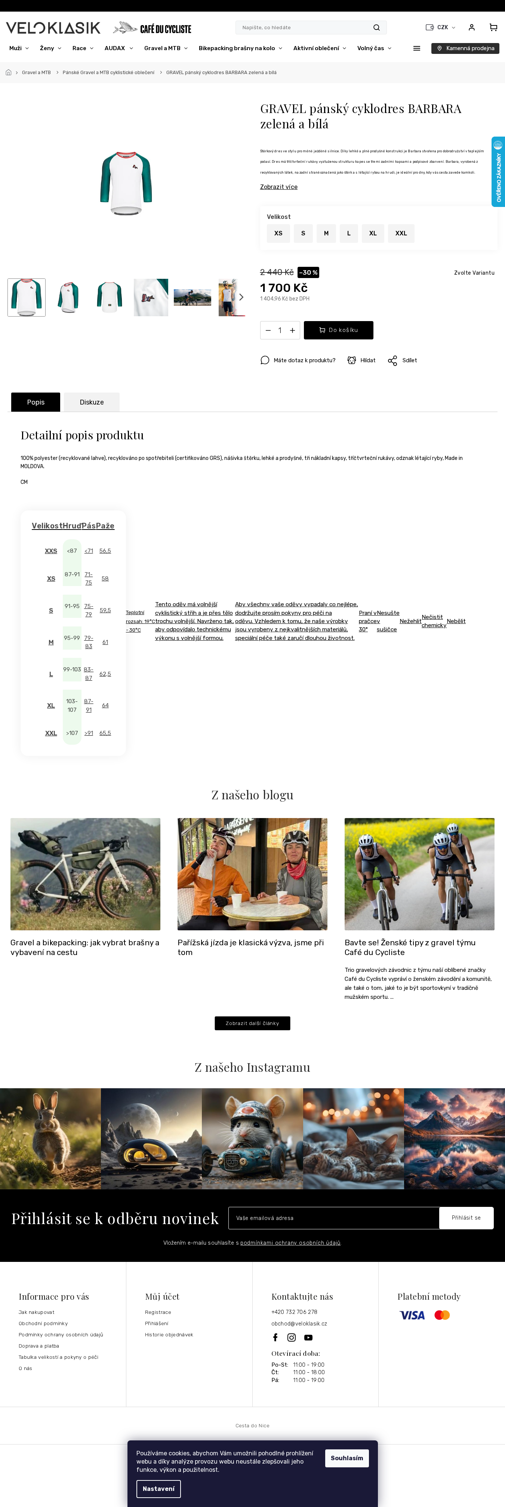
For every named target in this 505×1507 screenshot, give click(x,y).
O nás (26, 1368)
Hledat (376, 27)
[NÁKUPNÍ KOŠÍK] (491, 27)
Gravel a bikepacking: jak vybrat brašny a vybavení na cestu (84, 947)
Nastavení (159, 1488)
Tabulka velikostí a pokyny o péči (58, 1357)
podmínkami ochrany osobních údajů (290, 1243)
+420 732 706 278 (294, 1312)
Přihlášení (157, 1323)
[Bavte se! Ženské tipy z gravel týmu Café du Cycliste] (420, 873)
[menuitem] (19, 48)
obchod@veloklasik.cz (299, 1324)
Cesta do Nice (252, 1425)
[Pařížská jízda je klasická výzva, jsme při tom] (252, 873)
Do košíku (343, 330)
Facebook (275, 1337)
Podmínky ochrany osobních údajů (61, 1334)
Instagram (292, 1337)
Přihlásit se (466, 1218)
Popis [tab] (35, 402)
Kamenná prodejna (470, 48)
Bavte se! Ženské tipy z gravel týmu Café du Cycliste (410, 947)
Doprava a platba (39, 1346)
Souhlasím (347, 1458)
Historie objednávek (169, 1334)
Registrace (158, 1312)
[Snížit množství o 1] (268, 332)
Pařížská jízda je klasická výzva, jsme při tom (251, 947)
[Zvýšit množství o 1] (293, 332)
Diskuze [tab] (92, 402)
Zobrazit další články (252, 1023)
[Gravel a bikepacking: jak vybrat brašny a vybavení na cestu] (85, 873)
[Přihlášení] (471, 27)
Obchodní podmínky (43, 1323)
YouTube (308, 1337)
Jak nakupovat (36, 1312)
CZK (443, 27)
